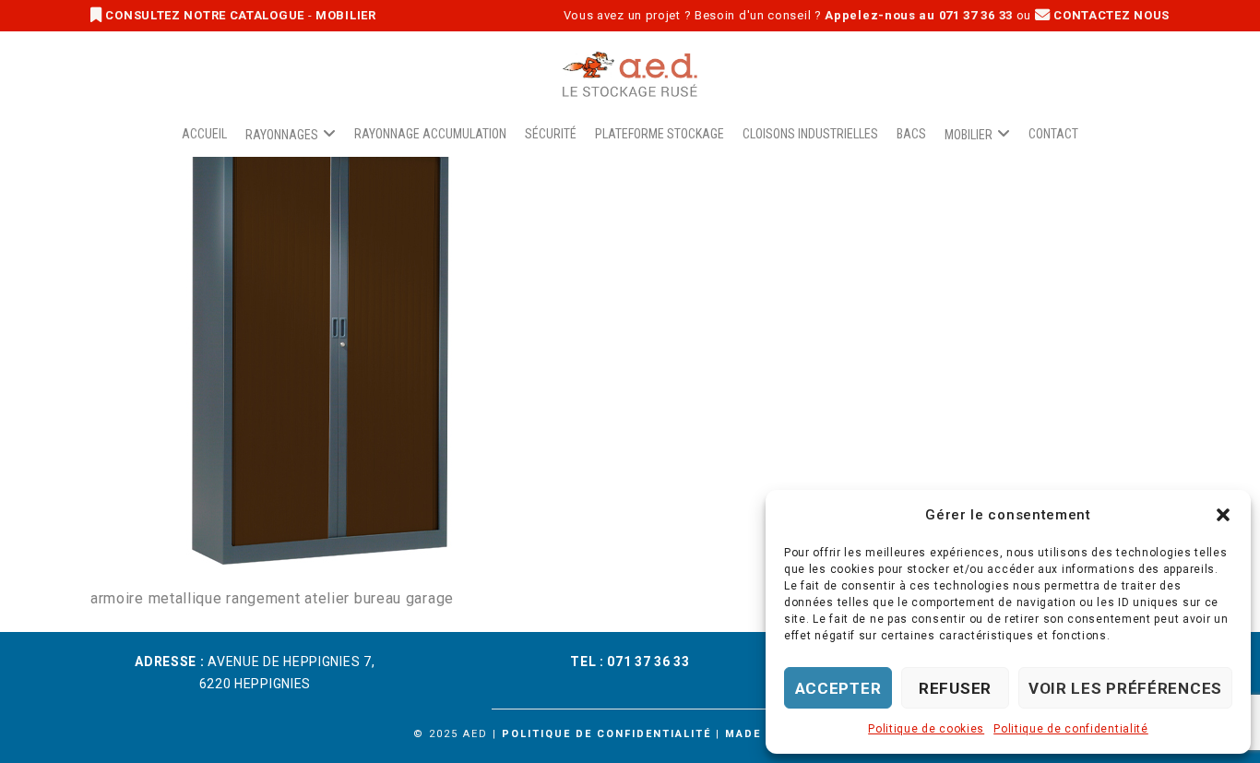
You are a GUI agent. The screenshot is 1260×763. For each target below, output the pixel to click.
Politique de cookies (926, 728)
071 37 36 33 (648, 661)
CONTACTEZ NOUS (1110, 15)
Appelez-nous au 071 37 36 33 (919, 15)
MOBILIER (345, 15)
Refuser (955, 688)
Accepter (838, 688)
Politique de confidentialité (1070, 728)
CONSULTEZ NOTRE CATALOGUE (205, 15)
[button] (1223, 515)
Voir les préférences (1125, 688)
